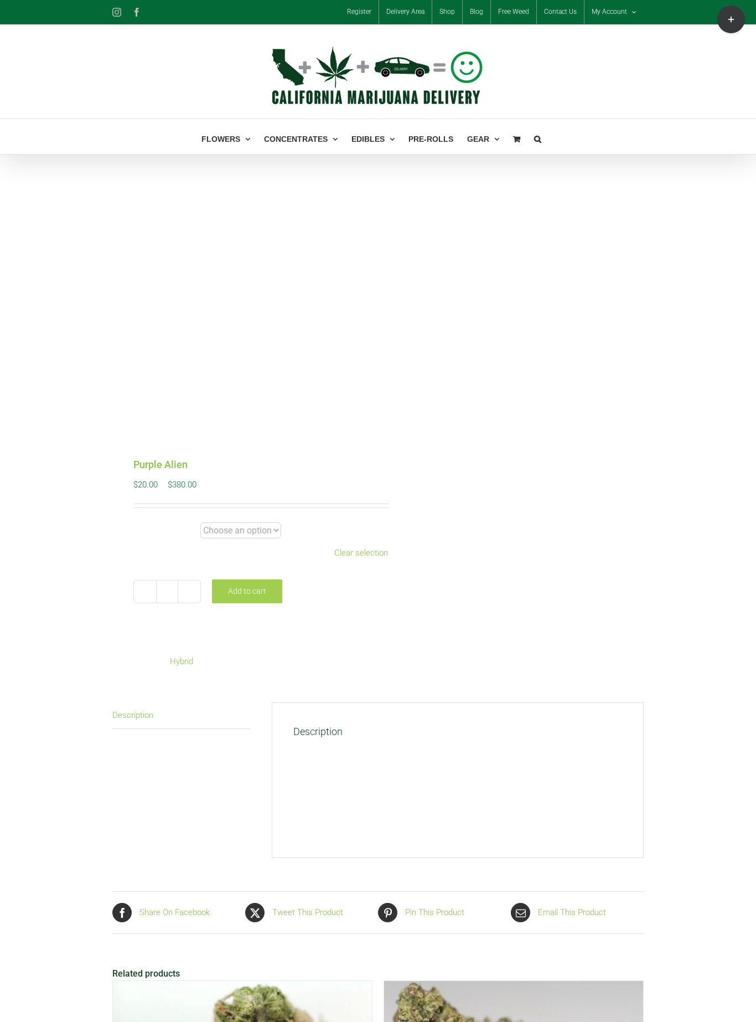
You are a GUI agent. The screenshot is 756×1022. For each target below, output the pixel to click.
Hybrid (181, 661)
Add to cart (247, 591)
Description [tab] (132, 715)
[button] (537, 136)
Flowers (163, 531)
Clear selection (361, 553)
